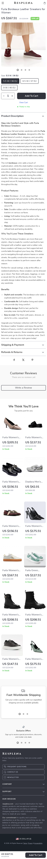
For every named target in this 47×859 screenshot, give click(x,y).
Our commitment (9, 818)
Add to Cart (35, 855)
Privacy (30, 843)
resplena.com (7, 804)
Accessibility (38, 843)
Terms (25, 843)
